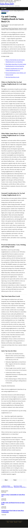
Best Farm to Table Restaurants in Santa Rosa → (20, 486)
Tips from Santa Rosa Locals (12, 77)
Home (2, 10)
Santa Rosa (7, 3)
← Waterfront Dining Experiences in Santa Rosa (7, 486)
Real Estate (6, 10)
